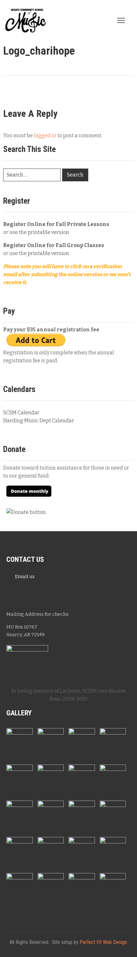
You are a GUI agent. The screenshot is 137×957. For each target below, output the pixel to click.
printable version (48, 232)
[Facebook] (14, 592)
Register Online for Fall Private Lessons (56, 224)
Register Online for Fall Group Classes (53, 245)
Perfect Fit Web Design (103, 942)
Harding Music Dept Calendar (38, 421)
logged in (45, 135)
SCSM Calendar (21, 413)
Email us (25, 576)
